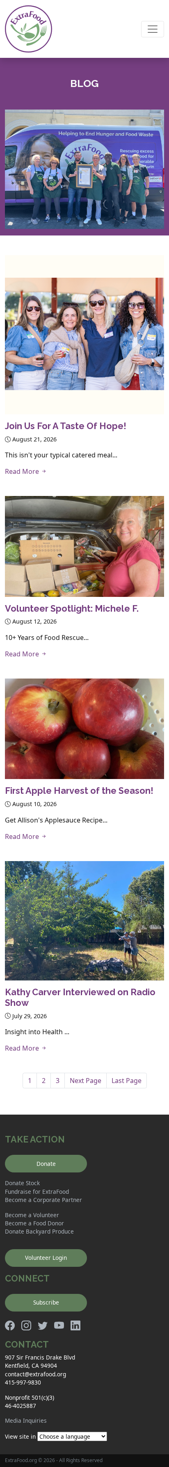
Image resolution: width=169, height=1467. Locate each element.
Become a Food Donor (34, 1223)
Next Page (85, 1080)
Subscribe (46, 1302)
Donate (46, 1164)
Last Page (127, 1080)
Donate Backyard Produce (39, 1231)
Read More (23, 471)
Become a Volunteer (32, 1215)
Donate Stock (22, 1183)
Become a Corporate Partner (43, 1200)
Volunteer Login (46, 1257)
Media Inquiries (26, 1420)
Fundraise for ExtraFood (37, 1191)
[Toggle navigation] (152, 29)
